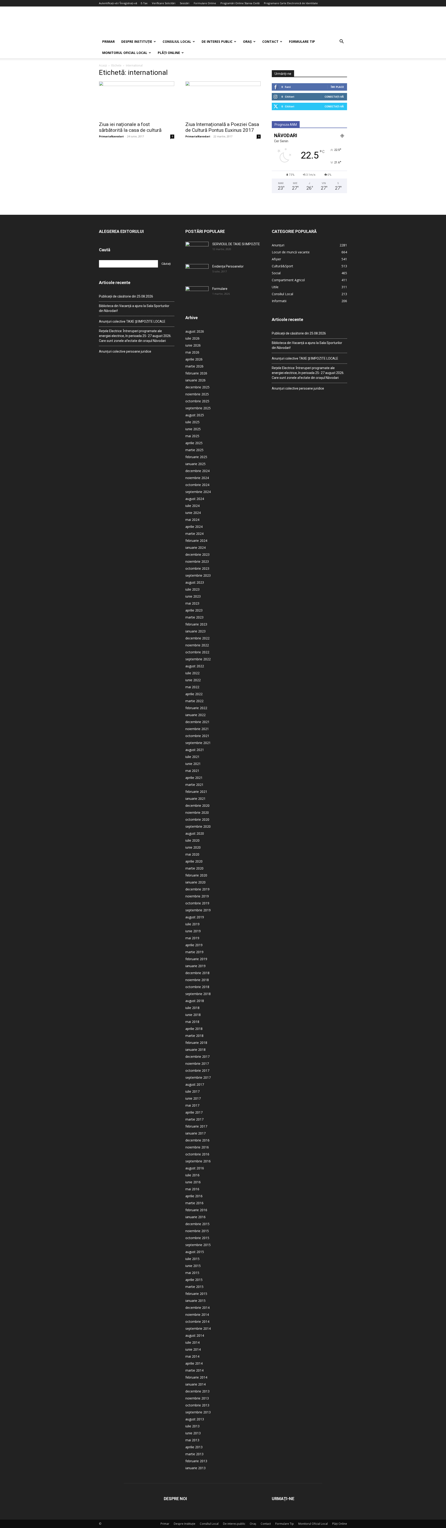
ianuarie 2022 (195, 715)
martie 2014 (194, 1370)
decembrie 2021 (197, 722)
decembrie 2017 (197, 1056)
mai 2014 (192, 1356)
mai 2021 (192, 770)
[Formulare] (197, 294)
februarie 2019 (196, 959)
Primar (108, 41)
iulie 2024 (192, 505)
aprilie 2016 (194, 1196)
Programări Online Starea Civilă (239, 3)
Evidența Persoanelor (228, 266)
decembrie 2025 (197, 387)
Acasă (103, 65)
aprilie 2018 (194, 1028)
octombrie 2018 (197, 987)
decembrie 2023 (197, 554)
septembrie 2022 (198, 659)
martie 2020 (194, 868)
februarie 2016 (196, 1210)
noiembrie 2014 (197, 1314)
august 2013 (194, 1419)
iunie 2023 (193, 596)
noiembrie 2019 (197, 896)
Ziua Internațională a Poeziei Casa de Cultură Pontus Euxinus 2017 (222, 127)
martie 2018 (194, 1035)
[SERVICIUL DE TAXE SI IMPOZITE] (197, 250)
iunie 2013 (193, 1433)
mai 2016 (192, 1189)
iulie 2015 (192, 1259)
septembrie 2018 (198, 994)
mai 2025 (192, 436)
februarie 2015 (196, 1293)
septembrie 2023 (198, 575)
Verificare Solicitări (163, 3)
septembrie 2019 (198, 910)
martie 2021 (194, 784)
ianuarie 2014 (195, 1384)
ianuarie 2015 (195, 1300)
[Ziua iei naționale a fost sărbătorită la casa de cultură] (136, 100)
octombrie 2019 (197, 903)
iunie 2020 (193, 847)
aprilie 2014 (194, 1363)
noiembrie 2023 (197, 561)
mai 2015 (192, 1272)
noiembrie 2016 (197, 1147)
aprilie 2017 (194, 1112)
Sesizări (184, 3)
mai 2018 (192, 1021)
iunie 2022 (193, 680)
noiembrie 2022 (197, 645)
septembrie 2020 (198, 826)
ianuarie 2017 (195, 1133)
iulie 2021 (192, 756)
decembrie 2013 (197, 1391)
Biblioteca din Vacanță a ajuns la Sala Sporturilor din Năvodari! (134, 308)
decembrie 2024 (197, 471)
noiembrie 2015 (197, 1231)
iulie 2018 (192, 1007)
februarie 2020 (196, 875)
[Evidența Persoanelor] (197, 272)
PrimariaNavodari (111, 136)
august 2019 (194, 917)
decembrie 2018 (197, 973)
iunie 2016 (193, 1182)
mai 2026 (192, 352)
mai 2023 (192, 603)
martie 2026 (194, 366)
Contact (270, 41)
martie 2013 (194, 1454)
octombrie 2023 (197, 568)
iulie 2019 (192, 924)
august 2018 (194, 1001)
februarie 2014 (196, 1377)
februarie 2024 (196, 540)
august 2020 (194, 833)
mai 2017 (192, 1105)
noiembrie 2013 (197, 1398)
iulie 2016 (192, 1175)
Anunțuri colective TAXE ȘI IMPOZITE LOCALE (132, 321)
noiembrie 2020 (197, 812)
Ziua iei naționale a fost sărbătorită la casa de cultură (130, 127)
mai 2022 (192, 687)
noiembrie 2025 (197, 394)
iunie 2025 (193, 429)
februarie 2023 (196, 624)
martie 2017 (194, 1119)
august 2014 (194, 1335)
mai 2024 (192, 519)
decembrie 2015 (197, 1224)
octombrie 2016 (197, 1154)
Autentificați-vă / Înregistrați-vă (118, 3)
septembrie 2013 (198, 1412)
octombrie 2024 (197, 485)
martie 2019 (194, 952)
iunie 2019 (193, 931)
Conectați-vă (334, 96)
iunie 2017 (193, 1098)
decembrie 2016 (197, 1140)
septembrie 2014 (198, 1328)
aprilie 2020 (194, 861)
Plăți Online (169, 52)
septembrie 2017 (198, 1077)
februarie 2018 (196, 1042)
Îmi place (337, 87)
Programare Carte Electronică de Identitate (291, 3)
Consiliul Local (177, 41)
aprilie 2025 (194, 443)
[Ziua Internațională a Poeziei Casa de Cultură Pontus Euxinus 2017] (223, 100)
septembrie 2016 (198, 1161)
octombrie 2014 (197, 1321)
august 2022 (194, 666)
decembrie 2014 (197, 1307)
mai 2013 (192, 1440)
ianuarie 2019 (195, 966)
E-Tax (144, 3)
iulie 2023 (192, 589)
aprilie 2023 (194, 610)
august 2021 (194, 749)
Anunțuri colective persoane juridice (125, 351)
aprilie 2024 (194, 526)
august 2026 (194, 331)
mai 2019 (192, 938)
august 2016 (194, 1168)
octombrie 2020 (197, 819)
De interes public (217, 41)
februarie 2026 (196, 373)
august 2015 (194, 1252)
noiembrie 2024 (197, 478)
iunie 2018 (193, 1014)
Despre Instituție (136, 41)
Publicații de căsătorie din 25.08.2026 (126, 296)
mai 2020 (192, 854)
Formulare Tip (302, 41)
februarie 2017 (196, 1126)
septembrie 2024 (198, 491)
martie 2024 (194, 533)
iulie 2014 (192, 1342)
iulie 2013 (192, 1426)
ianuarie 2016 (195, 1217)
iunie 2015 (193, 1265)
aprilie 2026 (194, 359)
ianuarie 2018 (195, 1049)
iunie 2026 (193, 345)
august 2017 (194, 1084)
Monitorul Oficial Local (124, 52)
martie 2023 (194, 617)
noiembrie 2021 (197, 729)
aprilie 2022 (194, 694)
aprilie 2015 (194, 1279)
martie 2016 (194, 1203)
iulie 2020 (192, 840)
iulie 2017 (192, 1091)
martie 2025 (194, 450)
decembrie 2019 (197, 889)
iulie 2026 (192, 338)
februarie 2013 (196, 1461)
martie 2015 (194, 1286)
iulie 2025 (192, 422)
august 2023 (194, 582)
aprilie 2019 (194, 945)
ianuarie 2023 (195, 631)
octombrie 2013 (197, 1405)
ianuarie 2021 (195, 798)
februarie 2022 (196, 708)
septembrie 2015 (198, 1245)
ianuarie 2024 (195, 547)
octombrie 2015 (197, 1238)
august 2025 (194, 415)
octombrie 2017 (197, 1070)
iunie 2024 (193, 512)
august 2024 (194, 498)
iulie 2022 (192, 673)
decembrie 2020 (197, 805)
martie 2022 (194, 701)
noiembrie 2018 (197, 980)
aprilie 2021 (194, 777)
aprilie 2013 (194, 1447)
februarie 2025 (196, 457)
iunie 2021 (193, 763)
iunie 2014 (193, 1349)
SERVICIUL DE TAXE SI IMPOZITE (236, 244)
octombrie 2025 (197, 401)
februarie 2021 (196, 791)
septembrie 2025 (198, 408)
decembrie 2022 (197, 638)
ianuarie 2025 (195, 464)
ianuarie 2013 (195, 1468)
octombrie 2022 (197, 652)
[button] (341, 42)
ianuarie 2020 (195, 882)
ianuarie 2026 (195, 380)
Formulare (219, 289)
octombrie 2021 (197, 736)
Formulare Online (205, 3)
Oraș (247, 41)
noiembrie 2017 (197, 1063)
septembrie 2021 (198, 743)
